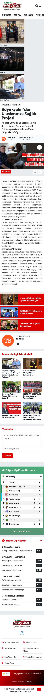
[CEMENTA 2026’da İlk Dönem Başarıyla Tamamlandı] (32, 387)
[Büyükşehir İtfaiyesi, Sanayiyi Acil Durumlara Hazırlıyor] (32, 408)
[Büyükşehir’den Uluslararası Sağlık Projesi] (22, 156)
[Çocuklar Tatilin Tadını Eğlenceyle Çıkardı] (11, 387)
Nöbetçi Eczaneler (12, 642)
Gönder (7, 456)
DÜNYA (17, 15)
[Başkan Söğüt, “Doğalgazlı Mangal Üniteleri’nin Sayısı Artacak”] (11, 364)
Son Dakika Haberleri (34, 657)
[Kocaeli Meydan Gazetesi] (12, 6)
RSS (7, 674)
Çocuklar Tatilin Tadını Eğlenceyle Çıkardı (9, 396)
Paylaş (7, 171)
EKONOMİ (28, 15)
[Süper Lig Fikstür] (41, 541)
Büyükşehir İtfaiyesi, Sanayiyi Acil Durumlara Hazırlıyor (32, 417)
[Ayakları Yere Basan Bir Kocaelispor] (11, 408)
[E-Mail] (18, 344)
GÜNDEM (6, 15)
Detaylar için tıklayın (22, 531)
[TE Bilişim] (8, 341)
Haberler (5, 105)
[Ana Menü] (40, 6)
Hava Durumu (31, 642)
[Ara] (36, 6)
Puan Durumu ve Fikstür (31, 649)
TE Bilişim (20, 339)
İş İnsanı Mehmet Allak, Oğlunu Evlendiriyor (30, 373)
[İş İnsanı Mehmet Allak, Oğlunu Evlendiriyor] (32, 364)
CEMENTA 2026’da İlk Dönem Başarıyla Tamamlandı (32, 396)
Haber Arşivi (9, 663)
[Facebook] (22, 633)
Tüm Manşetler (10, 657)
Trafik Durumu (9, 648)
